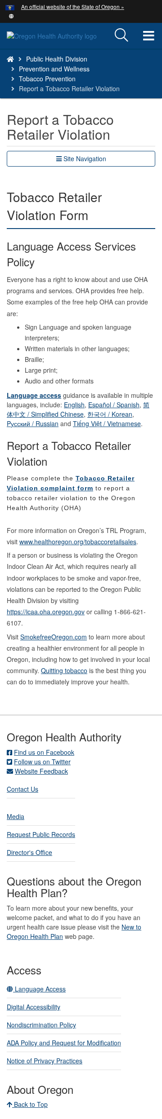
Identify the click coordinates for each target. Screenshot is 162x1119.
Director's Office (29, 852)
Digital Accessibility (33, 1006)
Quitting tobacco (64, 670)
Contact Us (22, 788)
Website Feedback (41, 771)
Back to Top (30, 1104)
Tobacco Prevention (47, 78)
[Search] (121, 35)
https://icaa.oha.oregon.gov (46, 611)
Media (15, 816)
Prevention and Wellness (54, 68)
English (74, 404)
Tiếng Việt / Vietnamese (107, 423)
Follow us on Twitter (42, 761)
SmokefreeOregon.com (53, 636)
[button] (11, 15)
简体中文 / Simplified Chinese (78, 409)
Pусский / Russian (32, 423)
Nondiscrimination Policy (41, 1024)
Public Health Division (56, 58)
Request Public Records (41, 834)
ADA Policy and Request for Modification (64, 1042)
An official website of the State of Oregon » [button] (72, 6)
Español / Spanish (114, 404)
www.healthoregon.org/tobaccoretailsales (77, 541)
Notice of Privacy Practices (44, 1060)
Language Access (39, 988)
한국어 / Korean (109, 414)
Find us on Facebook (44, 752)
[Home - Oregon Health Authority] (10, 58)
